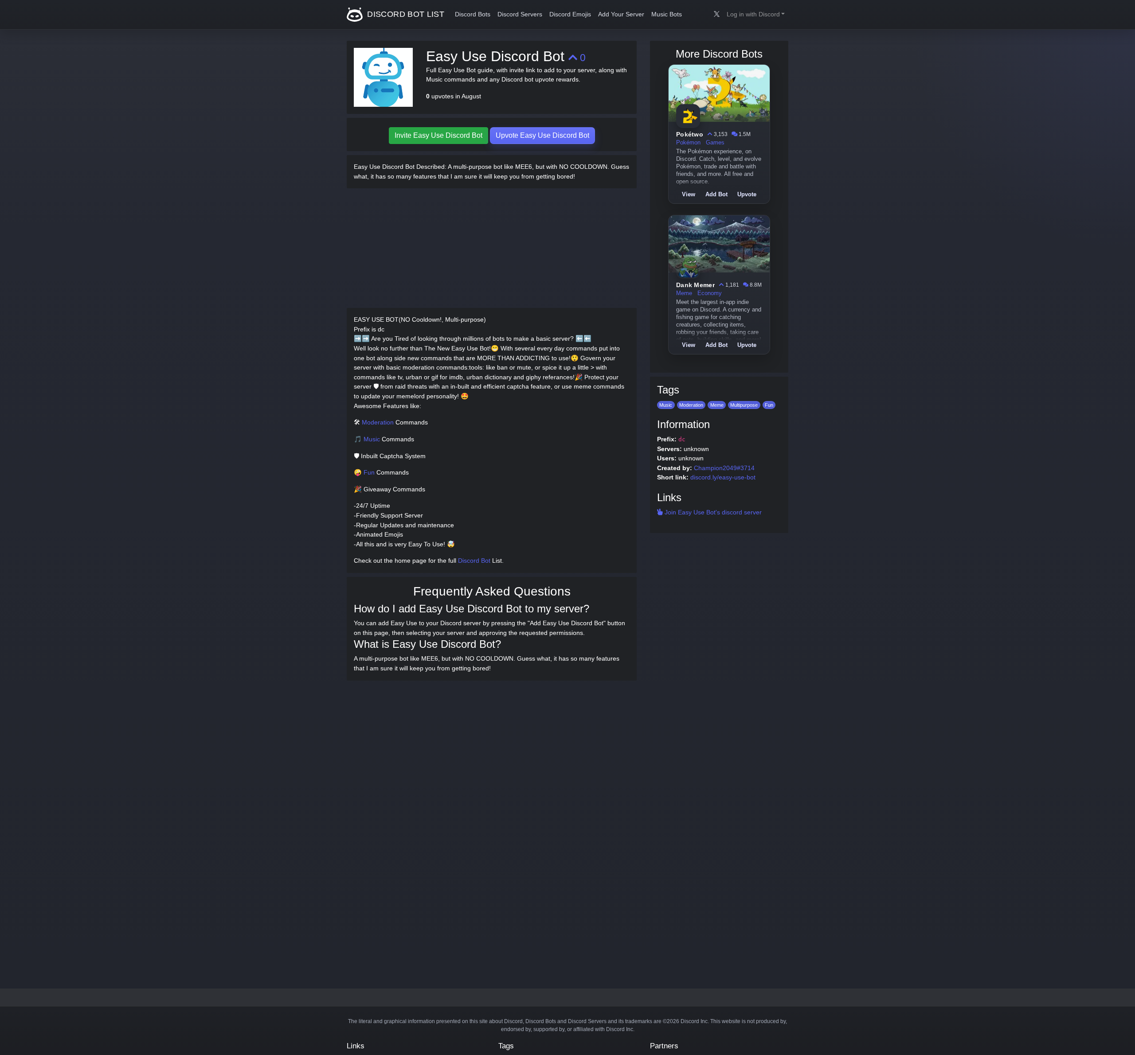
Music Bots (666, 14)
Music (372, 439)
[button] (755, 15)
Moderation (378, 422)
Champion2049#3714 (724, 467)
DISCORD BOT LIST (404, 14)
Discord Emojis (570, 14)
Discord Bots (472, 14)
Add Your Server (621, 14)
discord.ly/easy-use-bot (722, 477)
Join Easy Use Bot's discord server (712, 512)
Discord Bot (474, 560)
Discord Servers (519, 14)
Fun (369, 472)
